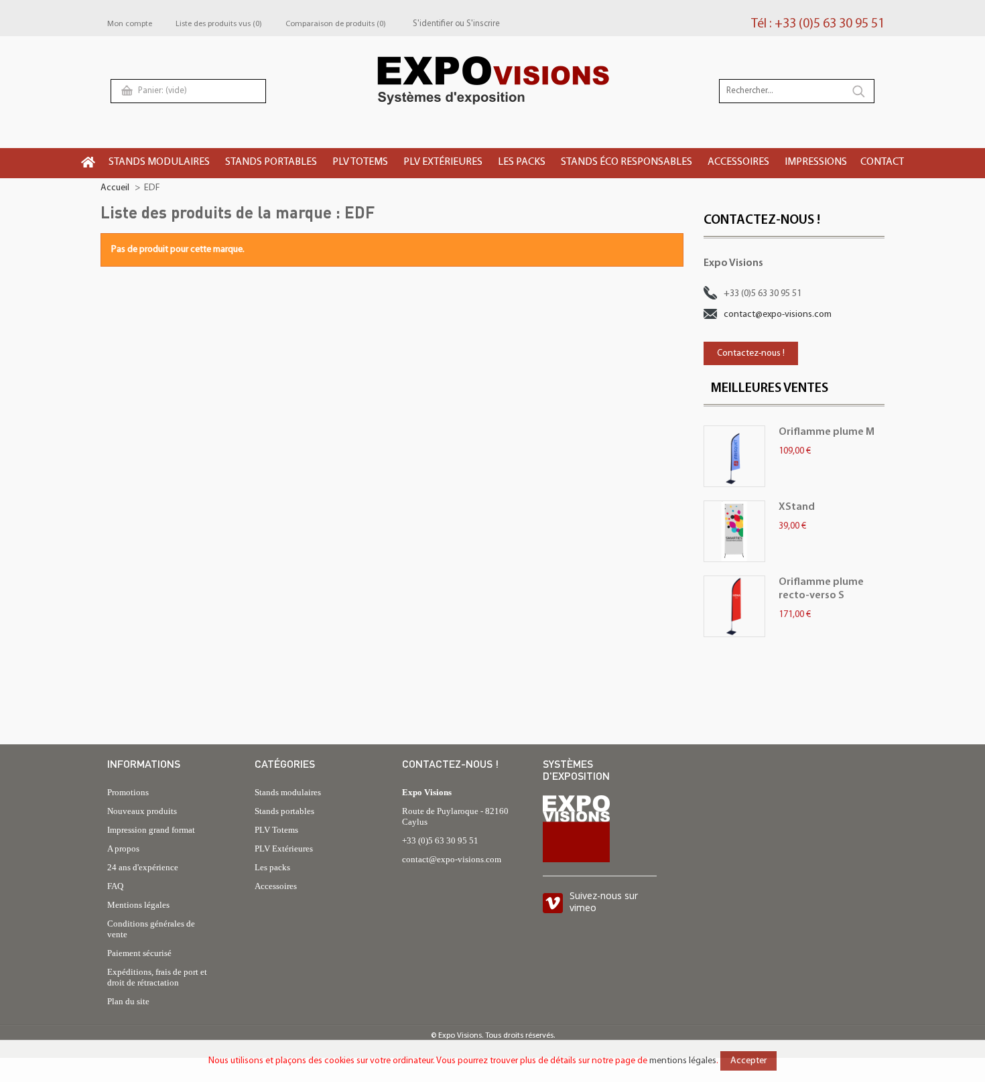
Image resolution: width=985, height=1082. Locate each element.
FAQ (115, 886)
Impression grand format (151, 830)
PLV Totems (276, 830)
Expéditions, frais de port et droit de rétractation (157, 977)
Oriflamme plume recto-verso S (821, 589)
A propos (123, 848)
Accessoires (276, 886)
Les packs (272, 867)
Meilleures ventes (769, 388)
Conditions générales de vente (151, 929)
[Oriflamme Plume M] (734, 456)
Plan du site (128, 1001)
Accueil (115, 188)
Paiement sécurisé (139, 953)
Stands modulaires (288, 792)
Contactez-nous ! (751, 353)
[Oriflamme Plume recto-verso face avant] (734, 606)
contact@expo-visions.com (778, 315)
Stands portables (284, 811)
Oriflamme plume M (826, 432)
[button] (160, 163)
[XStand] (734, 531)
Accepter (748, 1061)
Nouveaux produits (142, 811)
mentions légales (682, 1061)
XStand (797, 507)
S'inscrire (483, 23)
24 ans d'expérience (142, 867)
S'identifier (433, 23)
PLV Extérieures (284, 848)
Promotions (128, 792)
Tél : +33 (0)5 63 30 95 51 (817, 24)
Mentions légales (138, 905)
